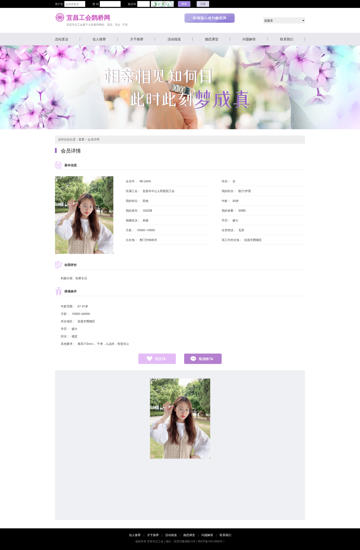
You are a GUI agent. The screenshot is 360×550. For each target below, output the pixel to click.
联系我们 (286, 39)
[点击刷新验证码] (162, 4)
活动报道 (174, 39)
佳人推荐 (99, 39)
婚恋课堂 (211, 39)
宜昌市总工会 (155, 541)
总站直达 (61, 39)
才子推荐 (136, 39)
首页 (81, 139)
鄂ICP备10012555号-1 (211, 541)
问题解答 (249, 39)
